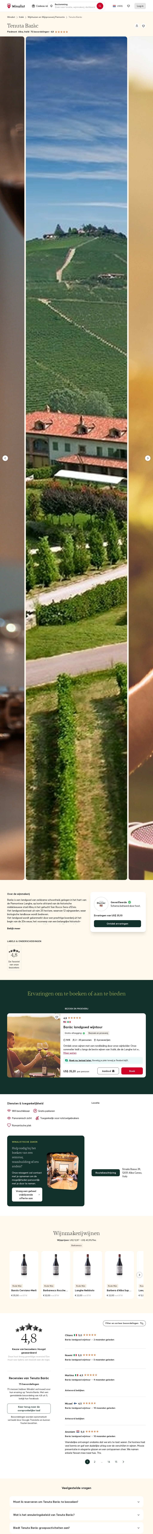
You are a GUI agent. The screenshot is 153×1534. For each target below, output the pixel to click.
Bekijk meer (13, 928)
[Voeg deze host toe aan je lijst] (143, 25)
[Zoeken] (100, 6)
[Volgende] (148, 458)
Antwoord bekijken (74, 1390)
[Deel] (136, 25)
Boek (132, 1071)
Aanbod (106, 1071)
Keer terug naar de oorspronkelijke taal (29, 1408)
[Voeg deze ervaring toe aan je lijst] (56, 1016)
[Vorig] (5, 458)
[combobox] (75, 6)
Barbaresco (76, 1245)
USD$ (120, 6)
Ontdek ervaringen (117, 923)
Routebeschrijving (105, 1172)
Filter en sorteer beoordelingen (122, 1323)
